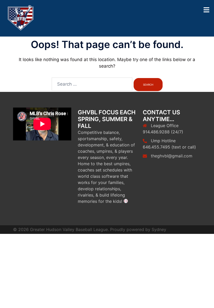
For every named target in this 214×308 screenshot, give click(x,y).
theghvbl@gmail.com (171, 155)
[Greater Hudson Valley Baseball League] (20, 18)
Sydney (159, 229)
